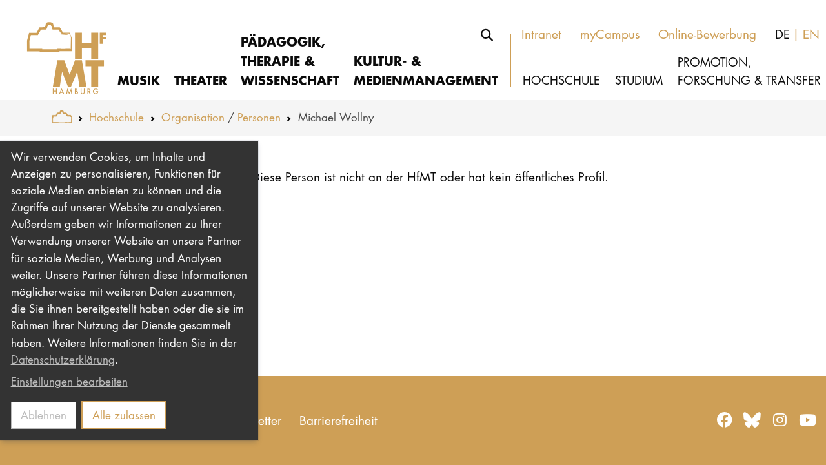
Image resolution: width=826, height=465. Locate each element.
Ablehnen (43, 415)
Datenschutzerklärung (63, 359)
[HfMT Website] (62, 117)
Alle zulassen (124, 415)
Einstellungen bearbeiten (69, 381)
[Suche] (487, 35)
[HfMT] (58, 50)
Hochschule (116, 117)
